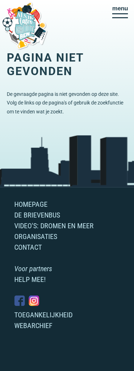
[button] (120, 12)
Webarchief (33, 325)
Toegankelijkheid (43, 315)
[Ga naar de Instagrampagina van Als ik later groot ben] (34, 301)
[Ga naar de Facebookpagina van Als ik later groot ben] (19, 301)
